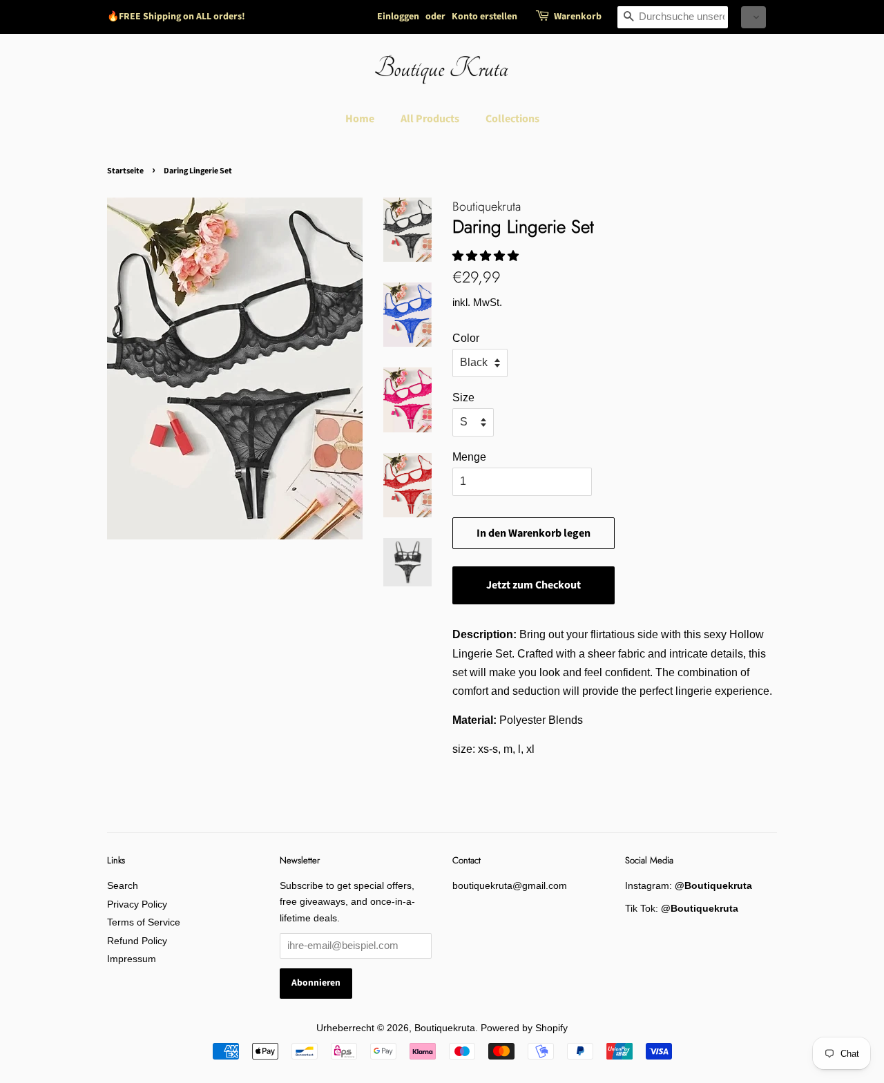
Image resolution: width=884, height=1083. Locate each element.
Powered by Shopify (524, 1028)
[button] (753, 17)
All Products (430, 118)
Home (359, 118)
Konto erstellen (484, 16)
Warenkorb (578, 16)
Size (463, 397)
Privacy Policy (137, 904)
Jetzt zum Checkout (533, 585)
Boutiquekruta (444, 1028)
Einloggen (398, 16)
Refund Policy (137, 941)
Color (465, 338)
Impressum (131, 959)
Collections (512, 118)
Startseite (125, 171)
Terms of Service (143, 922)
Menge (469, 457)
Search (122, 886)
